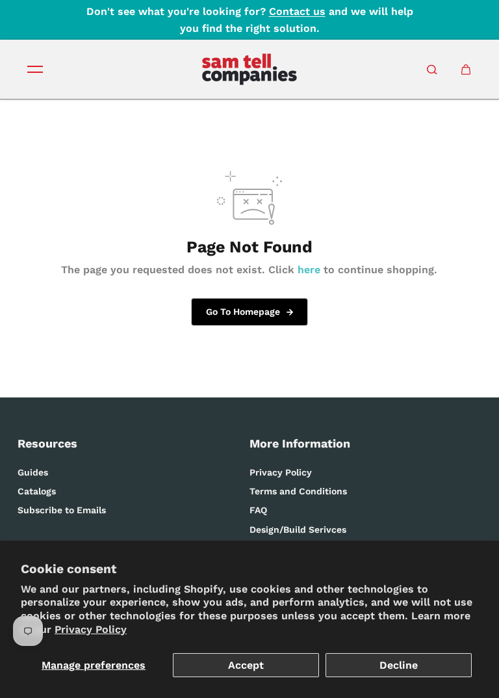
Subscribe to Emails (62, 510)
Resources (47, 443)
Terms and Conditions (298, 491)
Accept (246, 665)
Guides (33, 472)
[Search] (432, 69)
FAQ (258, 510)
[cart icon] (466, 69)
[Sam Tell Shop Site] (249, 69)
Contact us (297, 11)
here (309, 269)
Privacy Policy (91, 629)
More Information (300, 443)
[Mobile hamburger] (35, 69)
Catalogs (37, 491)
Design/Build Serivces (298, 529)
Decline (398, 665)
